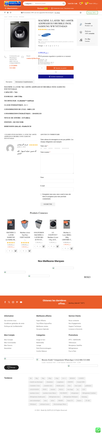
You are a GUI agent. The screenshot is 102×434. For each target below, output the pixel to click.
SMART (60, 400)
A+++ (64, 378)
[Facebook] (5, 12)
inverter (53, 389)
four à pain (78, 385)
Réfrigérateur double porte (37, 397)
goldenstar (88, 385)
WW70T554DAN (42, 43)
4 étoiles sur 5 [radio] (57, 148)
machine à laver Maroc (49, 393)
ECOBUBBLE (52, 41)
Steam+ (79, 400)
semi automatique (35, 400)
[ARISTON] (14, 277)
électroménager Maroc (60, 404)
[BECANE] (63, 277)
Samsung (84, 397)
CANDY (81, 378)
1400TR (42, 41)
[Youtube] (8, 12)
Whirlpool (33, 404)
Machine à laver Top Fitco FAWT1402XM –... (25, 236)
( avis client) (50, 29)
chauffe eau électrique (36, 382)
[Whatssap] (10, 12)
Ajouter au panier (61, 68)
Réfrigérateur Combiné (89, 393)
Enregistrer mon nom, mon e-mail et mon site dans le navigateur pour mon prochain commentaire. (56, 196)
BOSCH (72, 378)
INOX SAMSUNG (59, 41)
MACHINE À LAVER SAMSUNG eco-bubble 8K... (11, 236)
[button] (21, 12)
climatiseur (50, 382)
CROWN (70, 382)
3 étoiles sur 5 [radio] (50, 148)
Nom (42, 177)
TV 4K (88, 400)
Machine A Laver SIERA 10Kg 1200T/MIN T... (67, 236)
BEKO (87, 277)
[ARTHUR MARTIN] (39, 277)
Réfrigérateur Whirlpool (70, 397)
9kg (43, 378)
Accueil (5, 16)
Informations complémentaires (24, 82)
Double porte (60, 385)
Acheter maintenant (57, 76)
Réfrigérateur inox (54, 397)
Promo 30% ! (92, 13)
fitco (69, 385)
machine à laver (34, 393)
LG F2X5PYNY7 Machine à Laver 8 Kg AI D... (53, 236)
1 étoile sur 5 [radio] (41, 148)
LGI (83, 389)
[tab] (9, 82)
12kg (56, 378)
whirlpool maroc (44, 404)
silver (52, 400)
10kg (49, 378)
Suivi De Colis (72, 3)
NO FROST (63, 393)
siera (45, 400)
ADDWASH (46, 41)
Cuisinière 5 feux (35, 385)
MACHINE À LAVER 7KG (68, 41)
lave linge (70, 389)
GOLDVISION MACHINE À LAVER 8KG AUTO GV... (39, 236)
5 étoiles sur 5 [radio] (65, 148)
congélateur (60, 382)
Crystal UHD (80, 382)
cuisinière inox (48, 385)
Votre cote (44, 146)
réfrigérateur (74, 393)
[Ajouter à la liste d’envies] (12, 223)
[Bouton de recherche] (64, 3)
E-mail (42, 186)
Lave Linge (15, 16)
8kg (37, 378)
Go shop (50, 12)
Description (9, 82)
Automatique (21, 16)
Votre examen (45, 152)
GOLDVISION (34, 389)
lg (77, 389)
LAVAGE (10, 16)
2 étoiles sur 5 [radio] (45, 148)
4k (30, 378)
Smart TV (70, 400)
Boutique (42, 8)
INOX (44, 389)
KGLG (61, 389)
